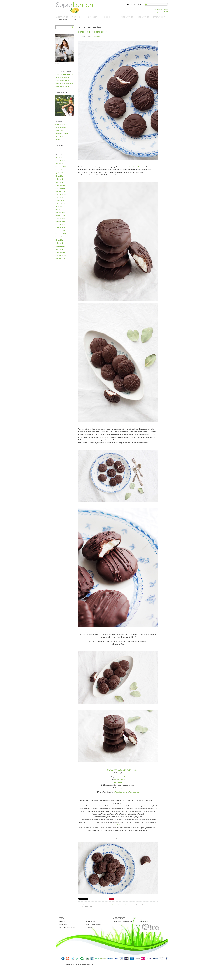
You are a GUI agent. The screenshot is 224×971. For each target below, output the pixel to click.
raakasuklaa (146, 904)
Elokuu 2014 (59, 240)
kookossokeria (134, 792)
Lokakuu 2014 (60, 237)
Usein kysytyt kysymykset (94, 925)
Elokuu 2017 (59, 158)
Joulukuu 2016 (60, 164)
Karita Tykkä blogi (61, 127)
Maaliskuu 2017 (60, 161)
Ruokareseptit (59, 130)
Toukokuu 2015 (60, 218)
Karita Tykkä (59, 148)
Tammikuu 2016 (60, 194)
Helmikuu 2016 (60, 191)
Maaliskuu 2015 (60, 225)
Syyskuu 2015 (59, 206)
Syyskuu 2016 (59, 173)
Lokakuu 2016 (60, 170)
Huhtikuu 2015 (60, 221)
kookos (134, 904)
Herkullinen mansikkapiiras (64, 83)
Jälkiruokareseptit (61, 124)
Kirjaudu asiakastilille (161, 9)
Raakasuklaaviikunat (62, 86)
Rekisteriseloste (91, 921)
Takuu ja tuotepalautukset (67, 928)
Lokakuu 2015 (60, 203)
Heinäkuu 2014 (60, 243)
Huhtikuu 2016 (60, 185)
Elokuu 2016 (59, 176)
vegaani (122, 904)
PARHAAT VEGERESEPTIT (64, 74)
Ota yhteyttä (89, 928)
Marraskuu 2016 (60, 167)
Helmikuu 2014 (60, 258)
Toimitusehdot (63, 925)
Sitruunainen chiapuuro (62, 77)
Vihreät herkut (59, 136)
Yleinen (57, 139)
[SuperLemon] (74, 3)
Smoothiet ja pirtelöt (61, 133)
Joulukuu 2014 (60, 231)
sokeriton (139, 904)
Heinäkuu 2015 (60, 212)
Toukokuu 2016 (60, 182)
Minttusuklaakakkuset (62, 80)
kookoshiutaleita (120, 777)
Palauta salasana (162, 13)
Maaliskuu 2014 (60, 255)
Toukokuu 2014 (60, 249)
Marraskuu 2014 (60, 234)
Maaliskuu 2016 (60, 188)
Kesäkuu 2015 (60, 215)
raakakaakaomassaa (120, 792)
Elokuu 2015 (59, 209)
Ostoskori (133, 4)
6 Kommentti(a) (97, 36)
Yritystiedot (62, 921)
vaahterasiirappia (119, 779)
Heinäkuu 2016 (60, 179)
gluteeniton (128, 904)
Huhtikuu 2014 (60, 252)
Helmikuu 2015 (60, 228)
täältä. (118, 825)
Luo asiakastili (163, 11)
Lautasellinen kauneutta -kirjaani (135, 167)
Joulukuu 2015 (60, 197)
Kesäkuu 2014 (60, 246)
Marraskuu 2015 (60, 200)
